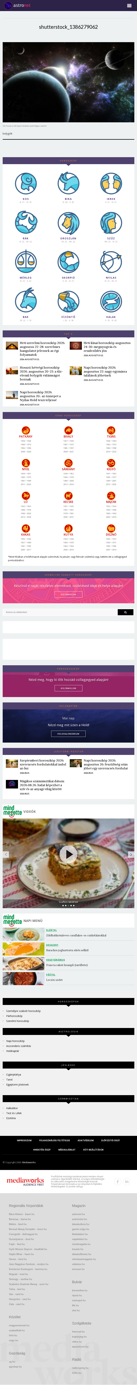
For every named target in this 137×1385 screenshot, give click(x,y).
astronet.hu (78, 1214)
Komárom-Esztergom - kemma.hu (28, 1269)
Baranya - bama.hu (20, 1219)
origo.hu (13, 1340)
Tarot (9, 1079)
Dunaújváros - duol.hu (21, 1239)
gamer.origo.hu (80, 1229)
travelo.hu (77, 1249)
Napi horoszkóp (15, 1041)
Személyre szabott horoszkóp (23, 1011)
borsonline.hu (79, 1290)
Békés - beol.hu (18, 1224)
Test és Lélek (14, 1113)
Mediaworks (29, 1162)
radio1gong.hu (80, 1367)
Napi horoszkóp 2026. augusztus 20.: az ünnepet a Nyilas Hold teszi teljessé (40, 396)
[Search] (125, 612)
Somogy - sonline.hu (20, 1279)
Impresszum (24, 1140)
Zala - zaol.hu (16, 1304)
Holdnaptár (12, 1051)
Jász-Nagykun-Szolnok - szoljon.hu (29, 1264)
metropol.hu (79, 1300)
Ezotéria (11, 1118)
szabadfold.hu (17, 1330)
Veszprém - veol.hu (20, 1299)
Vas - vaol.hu (16, 1294)
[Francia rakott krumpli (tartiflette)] (24, 963)
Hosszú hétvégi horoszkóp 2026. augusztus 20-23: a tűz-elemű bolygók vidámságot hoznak (41, 373)
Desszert (52, 945)
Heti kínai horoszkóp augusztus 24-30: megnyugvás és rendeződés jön (107, 347)
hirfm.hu (76, 1372)
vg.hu (12, 1361)
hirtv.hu (13, 1335)
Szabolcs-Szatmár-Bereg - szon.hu (28, 1284)
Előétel (51, 930)
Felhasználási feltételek (54, 1140)
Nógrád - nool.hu (18, 1274)
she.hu (76, 1310)
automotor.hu (79, 1219)
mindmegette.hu (81, 1244)
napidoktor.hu (79, 1239)
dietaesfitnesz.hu (81, 1254)
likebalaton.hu (80, 1234)
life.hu (75, 1305)
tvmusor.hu (78, 1269)
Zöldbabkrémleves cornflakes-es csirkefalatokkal (76, 935)
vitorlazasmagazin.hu (84, 1259)
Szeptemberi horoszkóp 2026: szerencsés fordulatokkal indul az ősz (43, 764)
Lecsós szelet (54, 980)
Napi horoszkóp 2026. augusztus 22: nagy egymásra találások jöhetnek (105, 371)
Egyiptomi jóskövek (17, 1084)
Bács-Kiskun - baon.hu (21, 1214)
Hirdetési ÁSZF (42, 1149)
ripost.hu (77, 1295)
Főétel (50, 974)
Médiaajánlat (66, 1149)
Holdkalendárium (68, 733)
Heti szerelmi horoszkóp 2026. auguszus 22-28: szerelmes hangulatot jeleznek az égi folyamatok (42, 349)
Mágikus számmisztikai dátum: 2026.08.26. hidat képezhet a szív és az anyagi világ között (42, 785)
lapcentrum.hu (80, 1346)
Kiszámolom (68, 688)
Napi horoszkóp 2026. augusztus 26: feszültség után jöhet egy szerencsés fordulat (106, 764)
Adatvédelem (86, 1140)
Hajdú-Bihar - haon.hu (21, 1254)
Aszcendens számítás (18, 1046)
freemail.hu (78, 1331)
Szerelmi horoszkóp (17, 1021)
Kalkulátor (12, 1108)
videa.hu (77, 1341)
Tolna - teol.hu (17, 1289)
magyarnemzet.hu (19, 1325)
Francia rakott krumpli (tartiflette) (67, 965)
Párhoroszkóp (14, 1016)
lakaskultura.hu (80, 1224)
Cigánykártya (13, 1074)
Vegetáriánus (55, 959)
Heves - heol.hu (18, 1259)
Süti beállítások (93, 1149)
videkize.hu (78, 1264)
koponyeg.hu (79, 1336)
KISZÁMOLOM (68, 594)
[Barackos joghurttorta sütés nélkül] (24, 948)
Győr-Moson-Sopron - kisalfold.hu (28, 1249)
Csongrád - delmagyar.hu (23, 1234)
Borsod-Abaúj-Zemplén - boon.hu (28, 1229)
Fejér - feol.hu (17, 1244)
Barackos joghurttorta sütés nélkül (67, 950)
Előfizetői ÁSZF (110, 1140)
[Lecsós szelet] (24, 978)
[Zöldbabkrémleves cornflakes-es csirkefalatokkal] (24, 934)
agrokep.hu (15, 1366)
